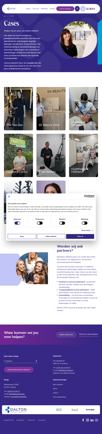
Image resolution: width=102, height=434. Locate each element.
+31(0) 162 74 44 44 (63, 368)
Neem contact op (66, 335)
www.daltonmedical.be (18, 397)
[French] (93, 9)
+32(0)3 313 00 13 (13, 391)
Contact (52, 9)
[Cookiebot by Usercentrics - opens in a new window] (85, 196)
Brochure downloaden (88, 334)
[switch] (40, 223)
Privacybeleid (20, 420)
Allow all (80, 236)
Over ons (36, 9)
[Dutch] (87, 9)
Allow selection (51, 236)
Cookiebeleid (31, 420)
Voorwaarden (42, 420)
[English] (90, 9)
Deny (22, 236)
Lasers (28, 9)
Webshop (44, 9)
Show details (85, 230)
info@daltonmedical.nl (65, 370)
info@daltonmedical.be (17, 394)
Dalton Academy (65, 9)
